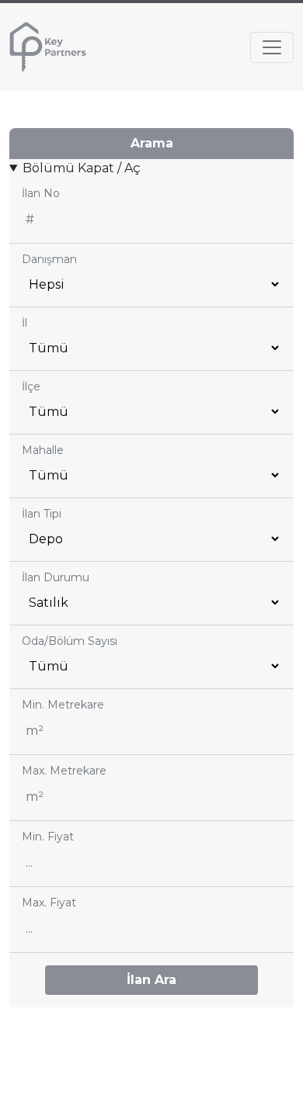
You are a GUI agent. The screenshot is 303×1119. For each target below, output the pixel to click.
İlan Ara (151, 979)
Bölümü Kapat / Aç (82, 168)
